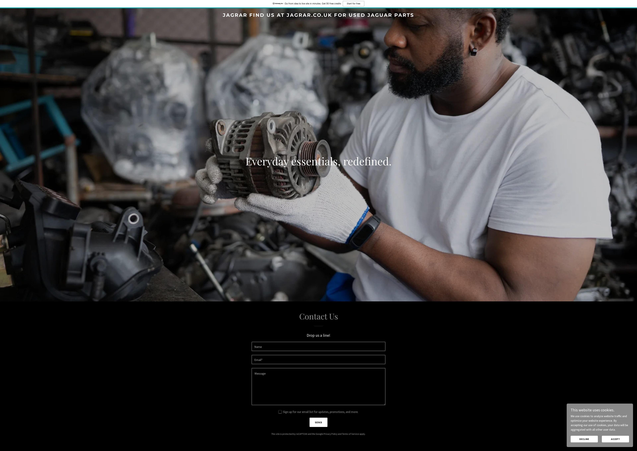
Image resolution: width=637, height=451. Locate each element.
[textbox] (318, 346)
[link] (318, 16)
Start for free (353, 3)
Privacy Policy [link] (330, 433)
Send (318, 422)
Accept (615, 439)
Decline (584, 439)
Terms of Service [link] (350, 433)
